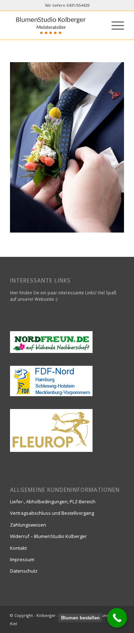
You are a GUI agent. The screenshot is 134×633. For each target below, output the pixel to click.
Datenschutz (24, 571)
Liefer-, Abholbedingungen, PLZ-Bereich (52, 501)
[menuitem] (114, 25)
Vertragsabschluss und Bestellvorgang (52, 513)
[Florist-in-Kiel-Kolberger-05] (55, 25)
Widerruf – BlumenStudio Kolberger (48, 536)
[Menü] (114, 25)
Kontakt (18, 548)
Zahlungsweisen (28, 525)
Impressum (22, 559)
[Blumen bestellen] (117, 618)
